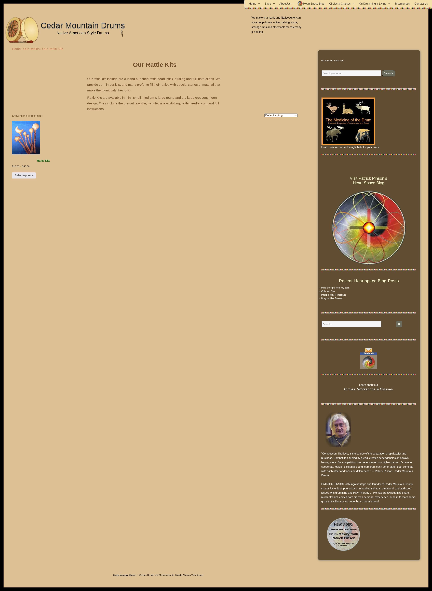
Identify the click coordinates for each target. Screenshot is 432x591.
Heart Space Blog (314, 3)
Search (388, 73)
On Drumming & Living (372, 3)
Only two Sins (328, 291)
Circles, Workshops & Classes (368, 389)
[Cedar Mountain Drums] (368, 360)
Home (252, 3)
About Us (285, 3)
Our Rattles (31, 49)
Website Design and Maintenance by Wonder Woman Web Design (171, 575)
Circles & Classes (340, 3)
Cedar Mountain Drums (83, 25)
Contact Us (421, 3)
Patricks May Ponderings (333, 295)
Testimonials (402, 3)
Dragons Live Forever (331, 298)
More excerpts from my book (335, 287)
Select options (24, 175)
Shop (268, 3)
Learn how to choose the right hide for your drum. (350, 147)
